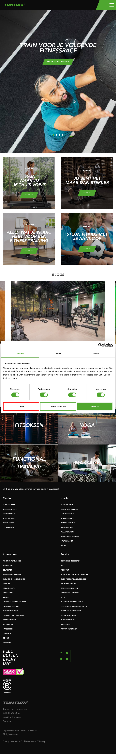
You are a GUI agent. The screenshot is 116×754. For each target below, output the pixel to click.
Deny (21, 406)
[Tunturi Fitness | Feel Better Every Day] (14, 4)
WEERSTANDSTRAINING (12, 575)
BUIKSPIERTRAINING (10, 611)
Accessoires (10, 554)
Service (65, 554)
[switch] (44, 395)
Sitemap (42, 741)
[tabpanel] (58, 81)
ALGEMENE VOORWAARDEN (72, 602)
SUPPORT (6, 584)
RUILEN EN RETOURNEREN (71, 611)
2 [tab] (56, 135)
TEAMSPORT (7, 633)
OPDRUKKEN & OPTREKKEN (13, 615)
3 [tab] (59, 135)
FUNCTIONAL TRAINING (12, 561)
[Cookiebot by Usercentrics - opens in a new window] (100, 345)
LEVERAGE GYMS (67, 514)
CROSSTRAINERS (9, 514)
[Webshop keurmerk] (58, 672)
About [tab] (96, 353)
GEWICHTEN (7, 570)
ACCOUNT (65, 570)
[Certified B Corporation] (58, 686)
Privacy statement (11, 741)
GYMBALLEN (8, 593)
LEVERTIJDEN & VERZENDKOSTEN (74, 606)
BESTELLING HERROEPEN (70, 561)
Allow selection (58, 406)
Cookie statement (28, 741)
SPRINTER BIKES (9, 518)
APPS (63, 597)
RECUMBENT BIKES (10, 509)
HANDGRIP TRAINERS (11, 606)
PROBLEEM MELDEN (68, 584)
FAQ (62, 565)
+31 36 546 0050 (11, 713)
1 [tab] (53, 135)
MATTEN (6, 597)
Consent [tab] (20, 353)
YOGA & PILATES (9, 588)
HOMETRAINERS (9, 505)
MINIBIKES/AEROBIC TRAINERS (14, 602)
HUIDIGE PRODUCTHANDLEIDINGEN (75, 575)
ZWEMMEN (7, 643)
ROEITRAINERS (8, 523)
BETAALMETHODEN (68, 615)
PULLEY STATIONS (67, 532)
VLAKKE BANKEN (67, 518)
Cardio (7, 498)
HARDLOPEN (8, 629)
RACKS (63, 545)
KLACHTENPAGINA (68, 620)
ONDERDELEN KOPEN (69, 588)
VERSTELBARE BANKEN (70, 536)
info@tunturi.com (12, 717)
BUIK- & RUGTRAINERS (69, 509)
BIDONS (6, 638)
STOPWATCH (7, 565)
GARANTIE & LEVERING (70, 593)
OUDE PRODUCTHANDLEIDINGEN (74, 579)
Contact (7, 721)
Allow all (95, 406)
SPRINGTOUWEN (9, 620)
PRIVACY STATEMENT (69, 629)
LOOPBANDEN (8, 527)
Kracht (65, 498)
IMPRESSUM (65, 624)
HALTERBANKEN (67, 541)
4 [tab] (62, 135)
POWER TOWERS (67, 505)
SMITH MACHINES (67, 527)
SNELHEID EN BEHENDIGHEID (14, 579)
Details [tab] (58, 353)
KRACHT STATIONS (68, 523)
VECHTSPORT (8, 624)
